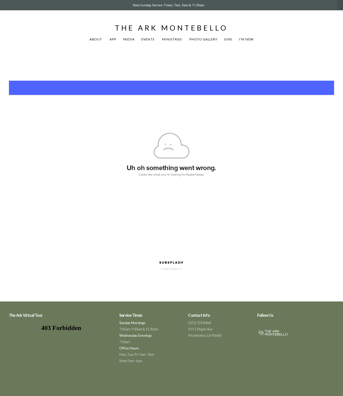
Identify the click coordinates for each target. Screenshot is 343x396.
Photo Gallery (203, 39)
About (96, 39)
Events (148, 39)
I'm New (246, 39)
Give (228, 39)
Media (129, 39)
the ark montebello (171, 27)
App (113, 39)
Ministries (172, 39)
